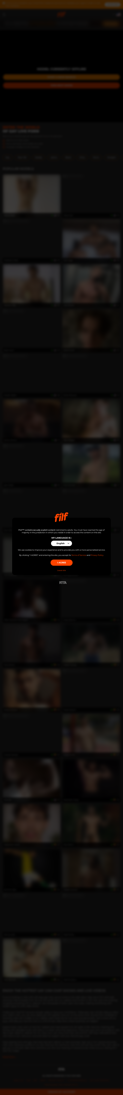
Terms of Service (78, 555)
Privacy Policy (97, 555)
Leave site (61, 570)
